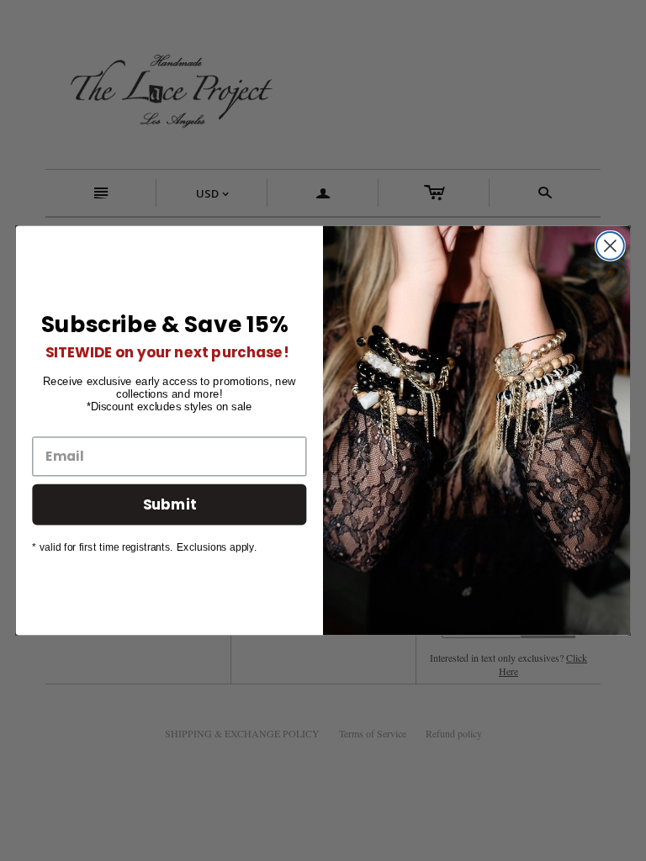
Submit (170, 503)
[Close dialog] (610, 246)
